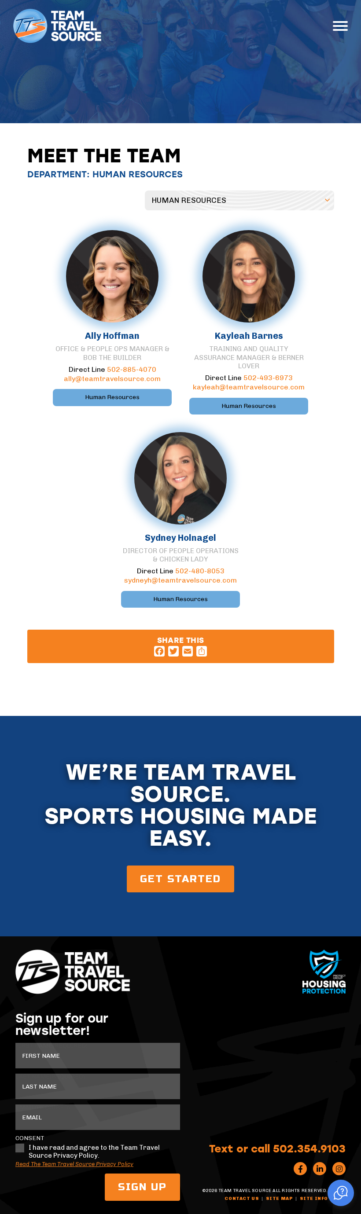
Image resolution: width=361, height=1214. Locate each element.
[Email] (187, 651)
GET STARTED (180, 879)
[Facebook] (159, 651)
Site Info (314, 1198)
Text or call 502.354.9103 (277, 1148)
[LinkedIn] (319, 1168)
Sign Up (142, 1187)
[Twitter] (173, 651)
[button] (340, 1192)
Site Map (279, 1198)
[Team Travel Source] (57, 26)
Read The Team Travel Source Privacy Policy (74, 1164)
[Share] (201, 651)
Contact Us (242, 1198)
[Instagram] (339, 1168)
